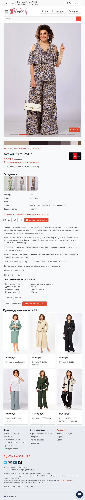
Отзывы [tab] (8, 297)
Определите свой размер (15, 214)
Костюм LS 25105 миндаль (39, 363)
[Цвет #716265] (66, 143)
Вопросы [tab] (19, 297)
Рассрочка (34, 443)
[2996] (9, 183)
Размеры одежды (64, 433)
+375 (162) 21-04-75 (66, 480)
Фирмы (60, 436)
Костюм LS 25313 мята (15, 362)
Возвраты (34, 436)
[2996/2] (32, 183)
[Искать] (78, 18)
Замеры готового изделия (37, 214)
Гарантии (8, 445)
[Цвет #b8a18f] (16, 143)
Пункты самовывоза (39, 440)
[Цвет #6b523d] (79, 143)
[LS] (75, 156)
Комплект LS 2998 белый (13, 419)
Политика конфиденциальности (13, 438)
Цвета (59, 440)
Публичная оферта (12, 433)
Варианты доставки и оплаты (42, 433)
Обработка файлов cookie (15, 442)
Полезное (61, 430)
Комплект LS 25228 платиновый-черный (68, 419)
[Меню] (6, 11)
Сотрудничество (11, 449)
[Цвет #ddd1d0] (74, 143)
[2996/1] (20, 183)
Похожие (74, 130)
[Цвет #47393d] (54, 143)
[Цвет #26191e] (38, 143)
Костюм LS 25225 (66, 362)
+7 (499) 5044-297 (19, 456)
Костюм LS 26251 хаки (41, 418)
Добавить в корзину (38, 220)
